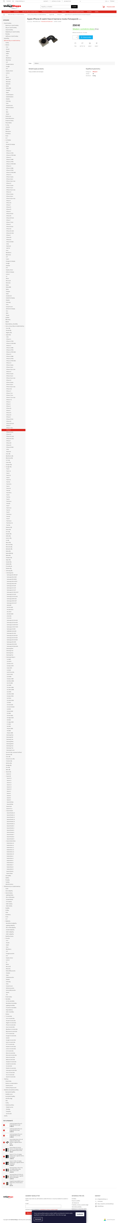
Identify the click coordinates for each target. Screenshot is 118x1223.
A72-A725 (9, 618)
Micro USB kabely (10, 897)
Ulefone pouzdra (10, 988)
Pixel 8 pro (8, 514)
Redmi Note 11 (10, 845)
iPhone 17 (8, 391)
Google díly (9, 467)
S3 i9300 (9, 702)
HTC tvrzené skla (10, 1044)
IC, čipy (7, 125)
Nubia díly (8, 555)
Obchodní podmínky (77, 1207)
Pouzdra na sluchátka (11, 1007)
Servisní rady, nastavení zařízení (14, 752)
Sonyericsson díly (10, 759)
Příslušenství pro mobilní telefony (12, 886)
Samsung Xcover (10, 750)
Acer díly (8, 328)
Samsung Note (9, 744)
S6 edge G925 (10, 718)
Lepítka (7, 317)
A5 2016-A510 (10, 609)
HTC (7, 69)
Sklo (7, 1100)
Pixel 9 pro (8, 521)
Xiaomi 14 (9, 787)
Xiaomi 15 (9, 789)
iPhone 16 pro (9, 196)
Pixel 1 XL (8, 471)
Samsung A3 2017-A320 (12, 627)
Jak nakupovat (67, 1)
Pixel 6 (7, 499)
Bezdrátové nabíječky (11, 923)
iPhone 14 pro (9, 179)
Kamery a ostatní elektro (12, 1083)
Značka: (57, 21)
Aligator (8, 51)
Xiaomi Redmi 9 (10, 839)
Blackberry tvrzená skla (11, 1029)
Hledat (74, 6)
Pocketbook (9, 566)
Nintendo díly (9, 549)
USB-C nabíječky (10, 934)
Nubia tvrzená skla (10, 1059)
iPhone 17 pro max (10, 397)
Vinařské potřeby (10, 1105)
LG (6, 75)
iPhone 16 (8, 192)
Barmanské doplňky (10, 1092)
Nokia (7, 86)
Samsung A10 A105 (11, 586)
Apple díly (8, 335)
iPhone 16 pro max (10, 198)
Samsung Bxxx (9, 648)
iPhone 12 (8, 157)
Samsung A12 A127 (11, 590)
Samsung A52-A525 (11, 642)
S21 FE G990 (10, 683)
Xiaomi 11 (9, 780)
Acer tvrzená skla (10, 1018)
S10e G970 (9, 668)
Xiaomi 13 (9, 785)
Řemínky (8, 34)
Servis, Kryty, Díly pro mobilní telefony (15, 326)
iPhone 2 (8, 402)
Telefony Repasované (11, 1087)
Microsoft (8, 79)
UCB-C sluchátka (10, 1012)
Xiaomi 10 (9, 778)
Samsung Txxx (9, 748)
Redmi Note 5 (10, 860)
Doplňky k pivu (9, 1094)
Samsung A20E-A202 (12, 599)
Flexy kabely (9, 123)
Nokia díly (8, 551)
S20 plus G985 (10, 679)
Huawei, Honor (9, 71)
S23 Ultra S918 (10, 700)
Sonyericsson (9, 105)
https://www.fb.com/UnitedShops (105, 1204)
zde (65, 1215)
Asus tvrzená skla (10, 1027)
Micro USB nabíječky (11, 927)
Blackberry (8, 58)
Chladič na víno (9, 1107)
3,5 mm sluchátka (10, 1001)
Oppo (7, 92)
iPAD (7, 149)
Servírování (9, 1113)
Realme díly (9, 568)
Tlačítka (7, 882)
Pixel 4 (7, 486)
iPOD (7, 244)
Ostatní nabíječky (10, 930)
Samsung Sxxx (9, 746)
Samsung (8, 101)
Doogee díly (9, 464)
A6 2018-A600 (10, 614)
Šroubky (8, 880)
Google (8, 66)
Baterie (7, 45)
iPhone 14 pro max (10, 181)
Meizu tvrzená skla (10, 1053)
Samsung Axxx (9, 573)
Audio (7, 888)
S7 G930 (9, 724)
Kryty (7, 136)
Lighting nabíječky (10, 925)
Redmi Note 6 (10, 862)
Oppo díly (8, 560)
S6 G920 (9, 720)
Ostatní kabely (9, 899)
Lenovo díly (9, 538)
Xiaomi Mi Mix (10, 804)
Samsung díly (9, 570)
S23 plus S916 (10, 696)
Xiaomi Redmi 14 (11, 819)
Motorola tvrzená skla (11, 1055)
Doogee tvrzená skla (11, 1036)
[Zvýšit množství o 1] (78, 36)
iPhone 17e (9, 400)
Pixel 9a (8, 525)
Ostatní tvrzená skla (11, 1064)
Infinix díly (8, 536)
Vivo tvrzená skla (10, 1075)
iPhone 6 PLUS (9, 213)
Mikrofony (8, 319)
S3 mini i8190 (10, 705)
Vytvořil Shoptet (111, 1219)
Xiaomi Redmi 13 (11, 817)
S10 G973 (9, 661)
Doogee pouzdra (10, 953)
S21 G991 (9, 685)
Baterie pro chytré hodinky (12, 25)
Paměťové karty (9, 936)
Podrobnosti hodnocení (46, 21)
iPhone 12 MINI (9, 159)
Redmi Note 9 (10, 869)
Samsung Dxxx (9, 653)
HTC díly (8, 532)
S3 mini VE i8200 (10, 707)
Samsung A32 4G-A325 (12, 635)
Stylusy (7, 1014)
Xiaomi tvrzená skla (10, 1077)
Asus (7, 56)
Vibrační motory (9, 884)
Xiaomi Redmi (9, 811)
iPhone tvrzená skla (10, 1025)
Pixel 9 (7, 519)
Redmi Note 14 (10, 852)
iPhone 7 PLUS (9, 222)
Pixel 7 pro (8, 508)
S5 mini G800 (10, 715)
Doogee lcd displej (10, 261)
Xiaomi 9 (9, 800)
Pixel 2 (7, 473)
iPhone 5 (8, 205)
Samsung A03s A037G (12, 581)
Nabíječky (8, 921)
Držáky (7, 910)
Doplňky (7, 908)
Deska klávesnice (10, 118)
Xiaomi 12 (9, 782)
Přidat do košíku (87, 37)
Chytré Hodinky (7, 23)
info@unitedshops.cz (102, 1199)
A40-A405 (9, 605)
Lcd (6, 138)
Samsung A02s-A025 (12, 577)
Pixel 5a (8, 497)
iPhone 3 (8, 404)
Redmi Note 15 (10, 854)
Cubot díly (8, 462)
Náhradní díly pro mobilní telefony (12, 40)
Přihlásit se (30, 1213)
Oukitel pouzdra (10, 977)
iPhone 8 (8, 224)
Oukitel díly (8, 564)
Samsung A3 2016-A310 (12, 625)
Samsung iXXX (9, 737)
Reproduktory (9, 1010)
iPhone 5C (8, 207)
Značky (5, 1116)
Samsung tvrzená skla (11, 1070)
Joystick (8, 127)
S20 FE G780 (10, 674)
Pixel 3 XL (8, 480)
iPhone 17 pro (9, 395)
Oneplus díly (9, 557)
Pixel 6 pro (8, 501)
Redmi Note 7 (10, 865)
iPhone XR (8, 237)
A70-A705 (9, 616)
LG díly (7, 540)
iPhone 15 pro (9, 188)
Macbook (8, 246)
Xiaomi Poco (9, 808)
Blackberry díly (9, 456)
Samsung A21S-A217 (12, 603)
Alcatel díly (8, 330)
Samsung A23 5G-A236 (12, 622)
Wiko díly (8, 769)
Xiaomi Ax (8, 774)
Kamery (7, 129)
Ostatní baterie (9, 95)
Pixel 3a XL (8, 484)
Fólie (7, 912)
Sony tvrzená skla (10, 1072)
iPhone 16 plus (9, 194)
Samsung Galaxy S (10, 657)
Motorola (8, 82)
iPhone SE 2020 (10, 231)
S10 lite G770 (10, 663)
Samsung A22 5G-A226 (12, 620)
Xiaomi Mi (8, 776)
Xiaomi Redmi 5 (10, 830)
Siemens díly (9, 754)
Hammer (8, 265)
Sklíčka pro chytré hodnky (12, 36)
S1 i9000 (9, 659)
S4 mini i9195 (10, 711)
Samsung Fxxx (9, 655)
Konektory (8, 133)
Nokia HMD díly (9, 553)
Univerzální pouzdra (11, 990)
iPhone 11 (8, 151)
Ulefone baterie (10, 107)
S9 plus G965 (10, 733)
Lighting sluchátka (10, 1005)
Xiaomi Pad (9, 806)
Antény (7, 43)
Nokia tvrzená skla (10, 1057)
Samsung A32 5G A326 (12, 638)
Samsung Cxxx (9, 650)
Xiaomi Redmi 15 (11, 821)
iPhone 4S (8, 203)
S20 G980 (9, 676)
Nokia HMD (8, 88)
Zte (7, 994)
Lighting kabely (9, 895)
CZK (106, 1)
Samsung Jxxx (9, 739)
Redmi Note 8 (10, 867)
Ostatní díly (9, 562)
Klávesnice (8, 131)
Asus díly (8, 454)
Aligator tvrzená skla (11, 1023)
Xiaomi (7, 114)
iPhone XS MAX (9, 242)
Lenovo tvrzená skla (11, 1049)
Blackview (8, 60)
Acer (7, 47)
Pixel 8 (7, 512)
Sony (7, 103)
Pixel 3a (8, 482)
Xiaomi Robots (9, 871)
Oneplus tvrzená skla (11, 1062)
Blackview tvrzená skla (11, 1031)
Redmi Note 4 (10, 858)
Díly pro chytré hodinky (11, 27)
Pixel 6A (8, 503)
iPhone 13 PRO (9, 170)
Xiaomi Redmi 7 (10, 834)
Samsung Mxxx (9, 741)
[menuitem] (7, 11)
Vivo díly (8, 767)
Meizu (7, 77)
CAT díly (8, 460)
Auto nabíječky (9, 891)
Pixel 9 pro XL (9, 523)
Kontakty (46, 1)
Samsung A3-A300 (11, 629)
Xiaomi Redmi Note (10, 841)
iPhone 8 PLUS (9, 226)
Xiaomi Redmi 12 (11, 815)
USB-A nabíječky (10, 932)
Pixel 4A (8, 490)
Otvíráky (8, 1109)
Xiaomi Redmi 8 (10, 837)
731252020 (100, 1201)
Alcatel (7, 49)
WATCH (8, 248)
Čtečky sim (8, 116)
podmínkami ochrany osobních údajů (48, 1209)
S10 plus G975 (10, 666)
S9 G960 (9, 731)
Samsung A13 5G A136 (12, 596)
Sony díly (8, 756)
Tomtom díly (9, 761)
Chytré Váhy (8, 1081)
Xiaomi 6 (9, 795)
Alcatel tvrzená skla (10, 1020)
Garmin (7, 1038)
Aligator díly (9, 332)
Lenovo (8, 73)
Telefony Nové (9, 1085)
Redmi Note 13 (10, 850)
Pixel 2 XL (8, 475)
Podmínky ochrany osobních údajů (80, 1205)
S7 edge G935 (10, 722)
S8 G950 (9, 726)
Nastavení (38, 1219)
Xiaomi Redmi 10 (11, 813)
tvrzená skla (9, 1066)
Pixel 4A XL (8, 493)
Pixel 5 (7, 495)
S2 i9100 (9, 670)
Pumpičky (8, 1111)
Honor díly (8, 529)
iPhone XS (8, 239)
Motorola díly (9, 547)
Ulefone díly (9, 763)
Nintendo (8, 84)
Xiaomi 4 (9, 791)
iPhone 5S (8, 209)
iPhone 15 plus (9, 185)
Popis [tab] (30, 63)
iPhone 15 (8, 183)
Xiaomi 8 (9, 798)
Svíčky (7, 1103)
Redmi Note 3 (10, 856)
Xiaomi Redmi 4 (10, 828)
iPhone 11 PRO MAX (11, 155)
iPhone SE (8, 229)
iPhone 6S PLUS (10, 218)
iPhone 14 (8, 175)
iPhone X (8, 235)
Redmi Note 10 (10, 843)
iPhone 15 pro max (10, 190)
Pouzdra (8, 938)
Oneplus (8, 90)
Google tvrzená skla (11, 1040)
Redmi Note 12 (10, 847)
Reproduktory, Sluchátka (12, 324)
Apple (7, 53)
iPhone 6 (8, 211)
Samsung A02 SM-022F (12, 575)
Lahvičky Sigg (9, 1098)
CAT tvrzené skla (10, 1033)
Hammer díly (9, 527)
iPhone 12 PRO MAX (11, 164)
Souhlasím (80, 1214)
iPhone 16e (9, 389)
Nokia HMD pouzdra (10, 971)
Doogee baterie (10, 64)
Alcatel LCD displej (10, 144)
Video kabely (9, 906)
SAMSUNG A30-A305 (11, 631)
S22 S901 (9, 692)
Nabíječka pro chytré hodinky (13, 32)
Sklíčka (7, 878)
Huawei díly (8, 534)
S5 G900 (9, 713)
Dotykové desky (10, 120)
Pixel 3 (7, 477)
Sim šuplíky (8, 875)
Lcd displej (8, 140)
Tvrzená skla (9, 1016)
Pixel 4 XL (8, 488)
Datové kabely (9, 893)
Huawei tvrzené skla (11, 1046)
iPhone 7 (8, 220)
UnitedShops (100, 1206)
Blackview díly (9, 458)
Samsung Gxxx (9, 735)
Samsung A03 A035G (12, 579)
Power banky (9, 997)
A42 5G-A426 (10, 607)
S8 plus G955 (10, 728)
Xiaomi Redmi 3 (10, 826)
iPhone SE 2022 (10, 233)
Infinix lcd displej (10, 272)
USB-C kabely (9, 904)
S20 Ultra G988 (10, 681)
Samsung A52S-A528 (12, 644)
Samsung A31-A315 (11, 633)
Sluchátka (8, 999)
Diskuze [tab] (37, 63)
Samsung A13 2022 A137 (12, 592)
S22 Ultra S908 (10, 694)
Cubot (7, 259)
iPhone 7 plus (9, 428)
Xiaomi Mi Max (10, 802)
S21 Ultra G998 (10, 689)
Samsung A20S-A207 (12, 601)
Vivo (7, 110)
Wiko (7, 112)
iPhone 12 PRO (9, 162)
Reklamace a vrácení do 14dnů (79, 1209)
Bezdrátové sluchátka (11, 1003)
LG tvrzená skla (9, 1051)
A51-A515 (9, 612)
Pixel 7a (8, 510)
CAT (7, 62)
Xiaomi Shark (9, 873)
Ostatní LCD (9, 296)
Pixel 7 (7, 506)
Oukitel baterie (9, 97)
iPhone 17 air (9, 393)
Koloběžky (6, 38)
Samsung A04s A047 (11, 583)
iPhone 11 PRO (9, 153)
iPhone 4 (8, 201)
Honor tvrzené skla (10, 1042)
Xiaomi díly (8, 772)
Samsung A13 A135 (11, 594)
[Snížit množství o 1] (78, 38)
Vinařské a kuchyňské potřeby (11, 1090)
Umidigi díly (9, 765)
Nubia (7, 289)
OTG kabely (9, 901)
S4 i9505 (9, 709)
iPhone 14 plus (9, 177)
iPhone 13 (8, 166)
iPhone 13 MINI (9, 168)
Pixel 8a (8, 516)
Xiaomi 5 (9, 793)
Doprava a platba (56, 1)
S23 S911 (9, 698)
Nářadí (7, 322)
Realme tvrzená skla (11, 1068)
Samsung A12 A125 (11, 588)
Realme (8, 99)
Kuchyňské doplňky (10, 1096)
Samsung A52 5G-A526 (12, 640)
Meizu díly (8, 542)
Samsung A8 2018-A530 (12, 646)
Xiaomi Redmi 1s (11, 824)
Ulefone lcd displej (10, 309)
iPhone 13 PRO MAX (11, 172)
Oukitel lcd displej (10, 298)
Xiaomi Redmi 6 (10, 832)
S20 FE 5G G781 (10, 672)
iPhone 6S (8, 216)
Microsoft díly (9, 544)
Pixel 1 (7, 469)
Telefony (6, 1079)
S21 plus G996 (10, 687)
